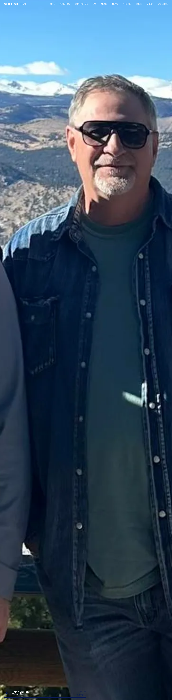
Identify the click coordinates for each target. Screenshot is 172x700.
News (115, 4)
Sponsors (163, 4)
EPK (94, 4)
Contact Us (81, 4)
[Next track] (85, 691)
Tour (139, 4)
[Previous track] (81, 691)
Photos (127, 4)
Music (104, 4)
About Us (65, 4)
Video (150, 4)
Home (52, 4)
